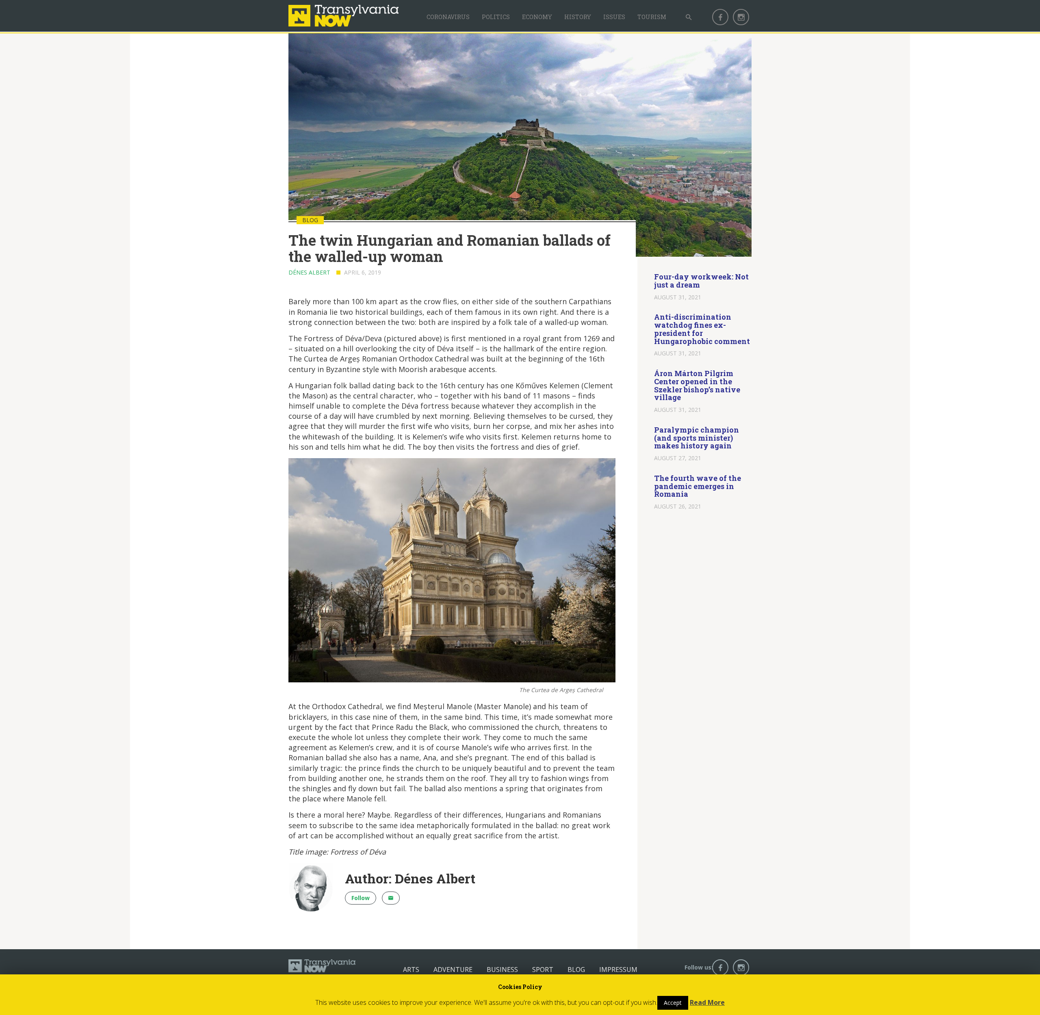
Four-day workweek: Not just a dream (701, 281)
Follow (360, 898)
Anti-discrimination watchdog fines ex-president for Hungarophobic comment (702, 329)
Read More (707, 1002)
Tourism (651, 17)
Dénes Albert (309, 272)
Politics (496, 17)
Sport (542, 969)
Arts (411, 969)
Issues (614, 17)
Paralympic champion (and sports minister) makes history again (696, 438)
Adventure (452, 969)
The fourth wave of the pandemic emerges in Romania (697, 486)
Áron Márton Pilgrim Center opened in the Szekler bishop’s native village (697, 385)
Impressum (618, 969)
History (577, 17)
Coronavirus (448, 17)
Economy (537, 17)
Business (502, 969)
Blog (576, 969)
